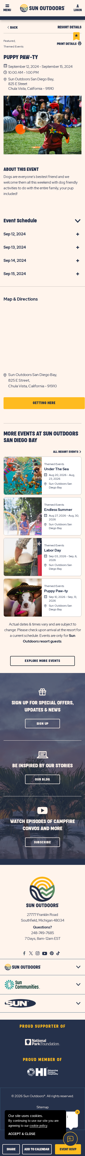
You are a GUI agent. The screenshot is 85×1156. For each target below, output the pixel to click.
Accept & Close (21, 1134)
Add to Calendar (36, 1149)
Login (78, 10)
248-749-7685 (42, 933)
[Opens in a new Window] (42, 1042)
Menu (7, 10)
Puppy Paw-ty (21, 57)
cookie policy (38, 1125)
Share (11, 1149)
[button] (44, 84)
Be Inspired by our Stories (42, 765)
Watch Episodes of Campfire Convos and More (42, 825)
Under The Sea (56, 469)
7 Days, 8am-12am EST (42, 938)
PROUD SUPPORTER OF (43, 1026)
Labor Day (52, 550)
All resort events (67, 451)
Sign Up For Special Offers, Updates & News (43, 706)
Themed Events (54, 464)
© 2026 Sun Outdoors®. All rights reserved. (42, 1096)
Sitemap (43, 1107)
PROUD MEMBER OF (42, 1060)
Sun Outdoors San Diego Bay (60, 485)
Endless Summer (58, 509)
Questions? (42, 927)
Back (14, 27)
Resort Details (69, 27)
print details (66, 43)
